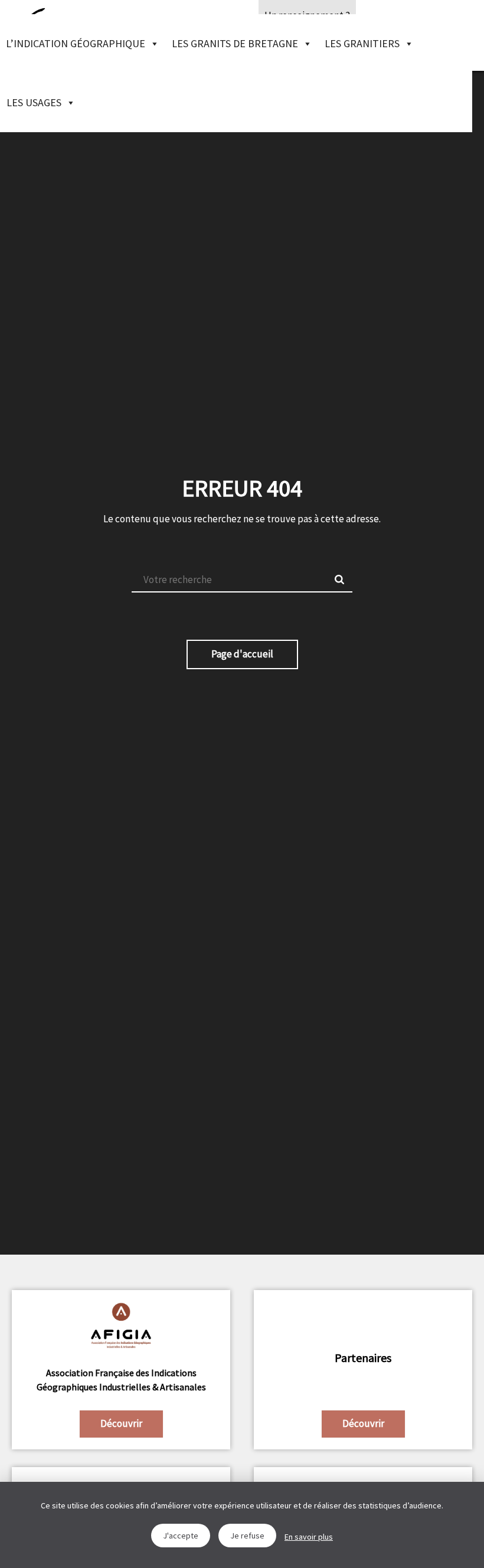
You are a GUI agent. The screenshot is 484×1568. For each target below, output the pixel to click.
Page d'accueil (242, 653)
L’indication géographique (75, 43)
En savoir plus (308, 1536)
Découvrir (121, 1423)
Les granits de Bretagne (235, 43)
